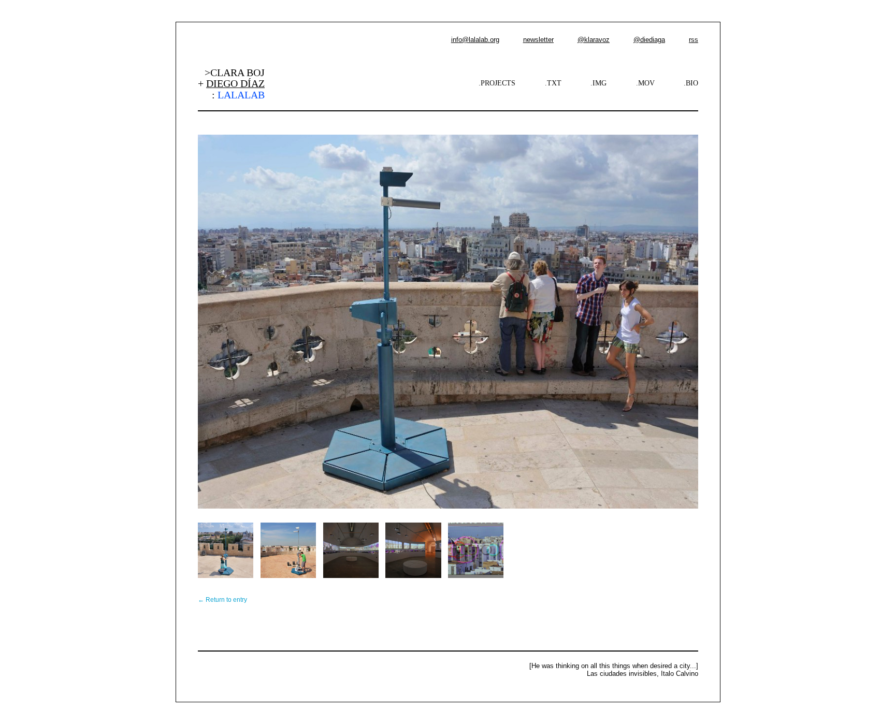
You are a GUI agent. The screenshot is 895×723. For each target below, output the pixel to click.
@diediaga (649, 40)
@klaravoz (594, 40)
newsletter (538, 40)
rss (693, 40)
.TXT (553, 83)
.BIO (691, 83)
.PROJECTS (497, 83)
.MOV (645, 83)
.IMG (598, 83)
